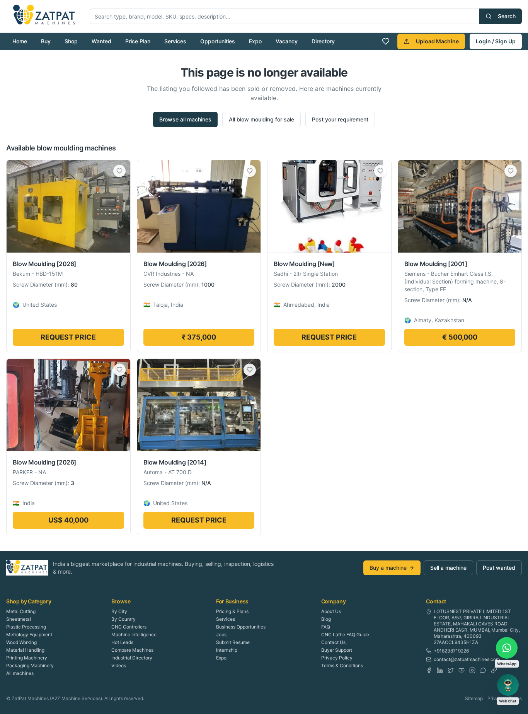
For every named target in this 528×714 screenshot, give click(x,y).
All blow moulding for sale (261, 119)
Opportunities (217, 41)
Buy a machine (388, 567)
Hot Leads (122, 642)
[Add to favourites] (119, 171)
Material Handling (25, 650)
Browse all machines (185, 119)
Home (19, 41)
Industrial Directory (131, 658)
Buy (46, 41)
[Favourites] (386, 41)
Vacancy (287, 41)
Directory (323, 41)
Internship (226, 650)
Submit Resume (233, 642)
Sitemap (474, 698)
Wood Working (21, 642)
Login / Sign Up (496, 41)
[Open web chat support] (508, 685)
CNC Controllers (128, 627)
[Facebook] (429, 670)
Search (507, 16)
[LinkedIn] (440, 670)
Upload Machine (437, 41)
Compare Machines (132, 650)
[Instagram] (472, 670)
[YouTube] (461, 670)
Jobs (221, 634)
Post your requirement (340, 119)
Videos (118, 665)
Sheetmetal (18, 619)
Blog (326, 619)
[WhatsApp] (483, 670)
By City (119, 611)
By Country (123, 619)
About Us (331, 611)
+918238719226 (451, 651)
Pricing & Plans (232, 611)
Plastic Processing (26, 627)
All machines (20, 673)
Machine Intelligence (134, 634)
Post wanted (499, 567)
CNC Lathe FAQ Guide (345, 634)
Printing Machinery (26, 658)
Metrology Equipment (29, 634)
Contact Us (333, 642)
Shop (71, 41)
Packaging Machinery (30, 665)
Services (175, 41)
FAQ (325, 627)
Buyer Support (336, 650)
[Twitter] (451, 670)
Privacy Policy (337, 658)
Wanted (101, 41)
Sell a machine (448, 567)
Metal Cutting (21, 611)
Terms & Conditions (342, 665)
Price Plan (137, 41)
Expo (255, 41)
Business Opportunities (241, 627)
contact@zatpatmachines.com (467, 659)
